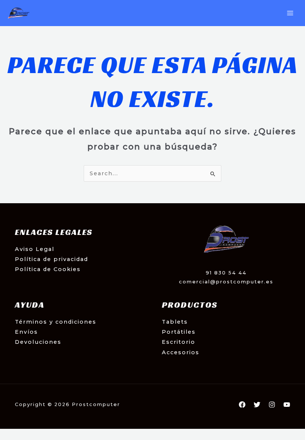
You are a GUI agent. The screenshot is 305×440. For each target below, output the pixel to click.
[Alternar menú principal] (290, 13)
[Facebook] (242, 404)
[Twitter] (257, 404)
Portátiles (179, 332)
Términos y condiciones (55, 321)
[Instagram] (272, 404)
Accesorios (180, 352)
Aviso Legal (34, 249)
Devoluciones (38, 342)
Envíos (26, 332)
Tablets (175, 321)
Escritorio (178, 342)
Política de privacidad (51, 259)
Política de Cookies (48, 269)
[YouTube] (286, 404)
